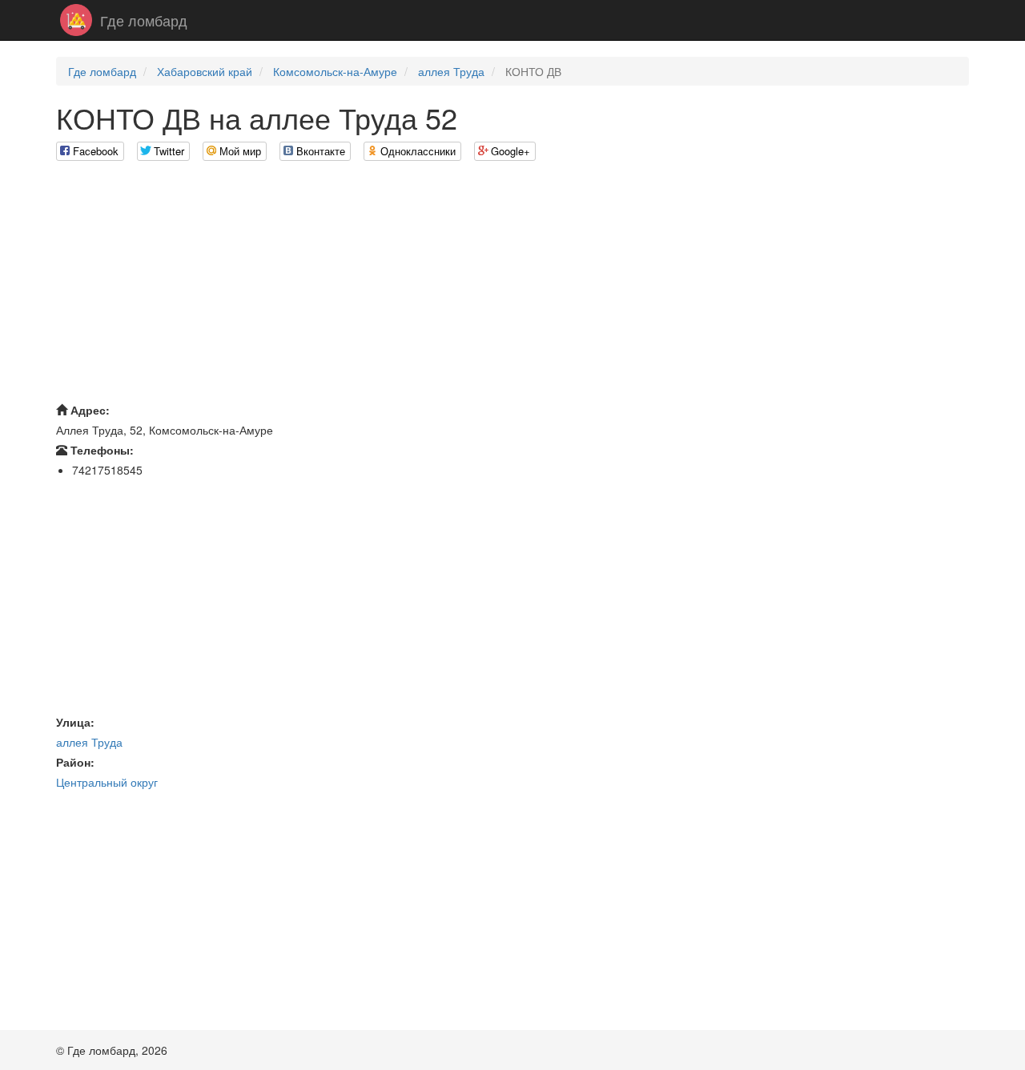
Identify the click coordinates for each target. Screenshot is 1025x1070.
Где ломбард (143, 20)
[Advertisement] (512, 286)
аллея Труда (451, 71)
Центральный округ (107, 782)
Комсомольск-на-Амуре (335, 71)
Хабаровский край (204, 71)
